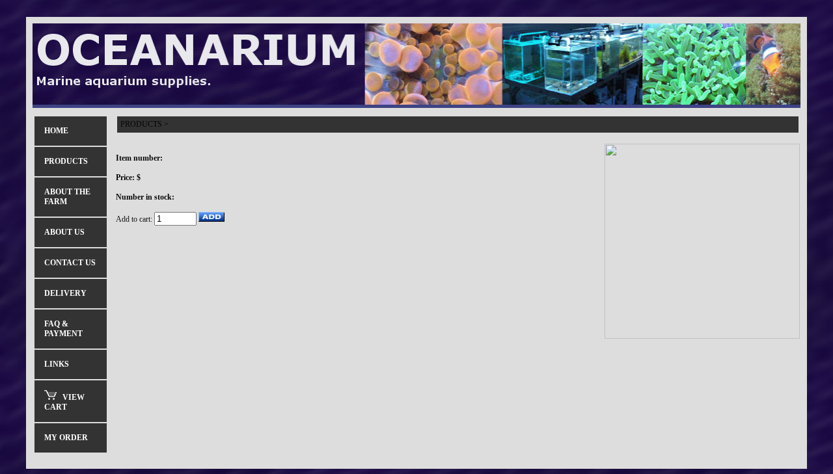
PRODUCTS (141, 124)
